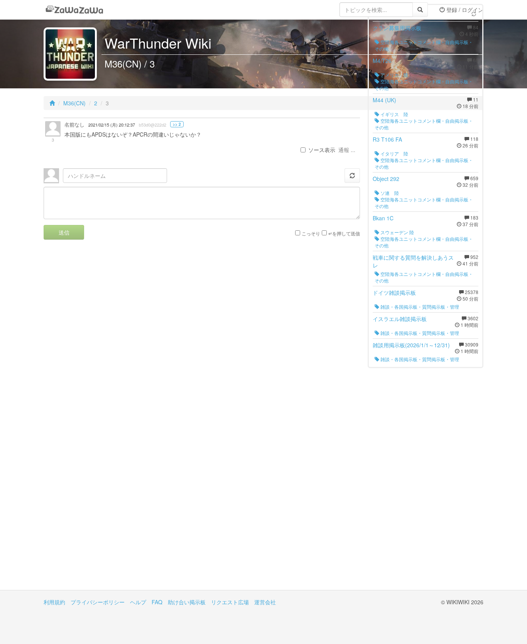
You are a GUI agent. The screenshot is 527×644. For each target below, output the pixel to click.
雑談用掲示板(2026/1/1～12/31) (411, 345)
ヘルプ (138, 602)
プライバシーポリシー (98, 602)
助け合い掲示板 (187, 602)
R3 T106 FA (387, 139)
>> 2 (177, 124)
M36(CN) (74, 103)
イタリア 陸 (393, 153)
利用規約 (54, 602)
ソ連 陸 (389, 192)
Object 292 (386, 179)
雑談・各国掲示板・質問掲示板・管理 (419, 306)
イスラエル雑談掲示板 (400, 319)
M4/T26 (382, 60)
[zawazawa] (74, 9)
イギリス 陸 (393, 114)
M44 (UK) (384, 100)
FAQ (157, 602)
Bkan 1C (383, 218)
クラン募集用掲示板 (397, 28)
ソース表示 (321, 150)
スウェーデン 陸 (396, 232)
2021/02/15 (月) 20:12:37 (111, 125)
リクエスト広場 (230, 602)
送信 (64, 232)
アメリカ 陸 (393, 74)
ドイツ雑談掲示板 (394, 292)
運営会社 (265, 602)
